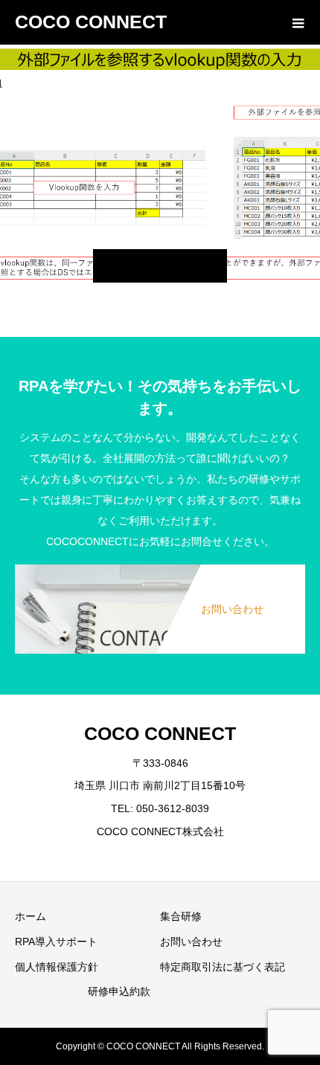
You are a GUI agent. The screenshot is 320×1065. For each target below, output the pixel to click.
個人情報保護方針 (56, 967)
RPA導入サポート (56, 941)
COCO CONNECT (91, 21)
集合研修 (181, 916)
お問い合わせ (191, 941)
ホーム (30, 916)
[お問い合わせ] (160, 565)
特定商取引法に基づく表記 (222, 967)
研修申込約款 (119, 991)
